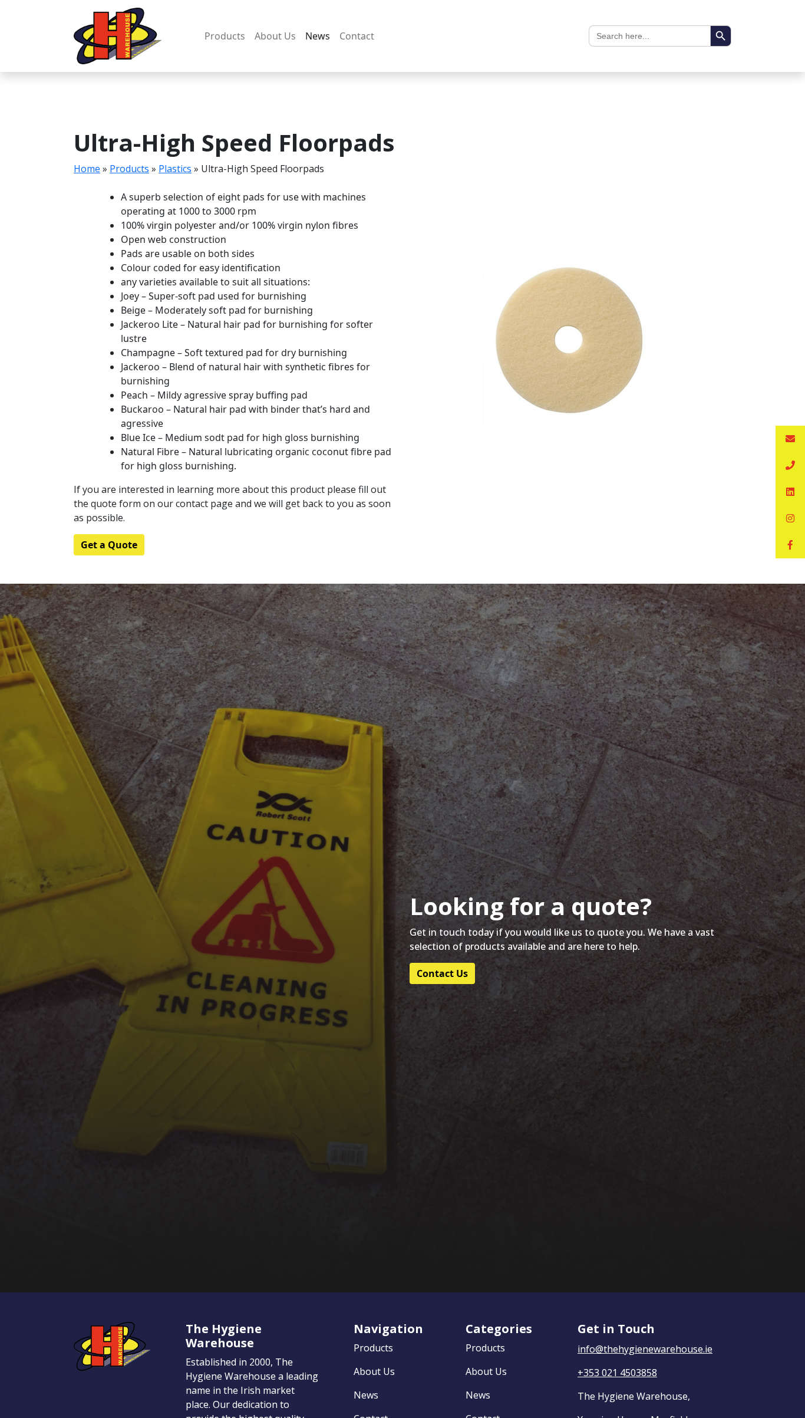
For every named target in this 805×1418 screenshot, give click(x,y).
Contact (356, 35)
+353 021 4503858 (617, 1372)
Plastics (175, 168)
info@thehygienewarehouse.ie (645, 1349)
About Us (275, 35)
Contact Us (442, 973)
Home (87, 168)
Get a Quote (109, 544)
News (317, 35)
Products (224, 35)
